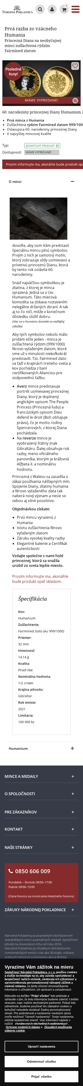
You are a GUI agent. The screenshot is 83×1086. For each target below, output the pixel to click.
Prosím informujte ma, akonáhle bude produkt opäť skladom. (40, 579)
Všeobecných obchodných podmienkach (41, 1023)
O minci (15, 181)
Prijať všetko (41, 1076)
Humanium (18, 748)
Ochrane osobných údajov (23, 1027)
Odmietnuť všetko (41, 1061)
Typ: (5, 145)
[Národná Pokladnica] (17, 9)
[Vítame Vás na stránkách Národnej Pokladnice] (52, 9)
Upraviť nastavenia (41, 1046)
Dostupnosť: (12, 152)
